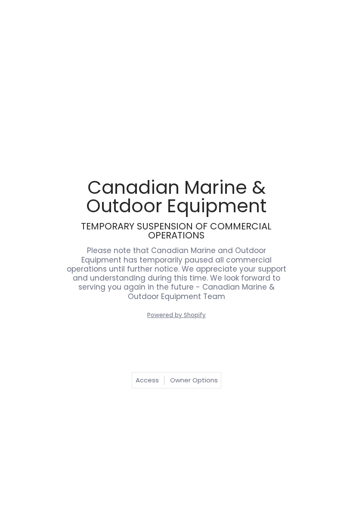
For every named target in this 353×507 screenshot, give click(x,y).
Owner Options (194, 380)
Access (147, 380)
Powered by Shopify (176, 315)
